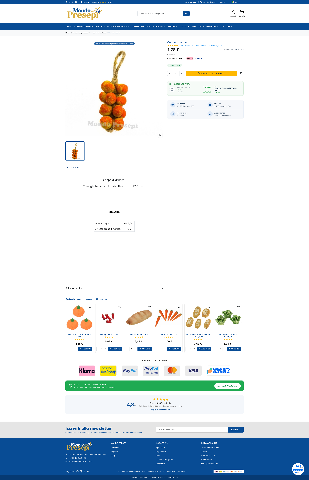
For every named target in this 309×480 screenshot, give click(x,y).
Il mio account (209, 443)
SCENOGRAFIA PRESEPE (117, 26)
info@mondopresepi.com (80, 461)
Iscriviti (235, 429)
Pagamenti (161, 451)
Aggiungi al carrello (211, 73)
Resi (158, 455)
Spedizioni (160, 447)
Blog (113, 455)
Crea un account (208, 455)
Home (68, 26)
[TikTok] (73, 2)
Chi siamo (115, 447)
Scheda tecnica (74, 288)
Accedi (204, 451)
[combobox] (163, 13)
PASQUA (171, 26)
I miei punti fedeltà (209, 463)
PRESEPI (135, 26)
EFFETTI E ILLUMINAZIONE (191, 26)
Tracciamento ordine (210, 447)
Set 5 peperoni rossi (109, 334)
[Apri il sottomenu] (129, 26)
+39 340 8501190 (77, 458)
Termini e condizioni (139, 477)
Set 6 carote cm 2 (169, 334)
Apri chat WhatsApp (227, 386)
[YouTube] (76, 2)
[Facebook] (66, 2)
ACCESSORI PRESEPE (82, 26)
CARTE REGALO (227, 26)
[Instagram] (69, 2)
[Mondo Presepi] (79, 447)
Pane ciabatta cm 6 (139, 334)
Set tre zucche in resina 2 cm (79, 335)
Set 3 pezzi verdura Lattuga (228, 335)
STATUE (99, 26)
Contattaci (160, 463)
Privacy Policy (157, 477)
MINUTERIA (211, 26)
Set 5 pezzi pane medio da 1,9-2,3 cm (198, 335)
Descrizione (72, 167)
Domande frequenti (164, 460)
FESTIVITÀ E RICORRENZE (152, 26)
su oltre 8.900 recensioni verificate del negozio (200, 45)
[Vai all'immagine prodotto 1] (75, 151)
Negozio (114, 451)
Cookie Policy (172, 477)
